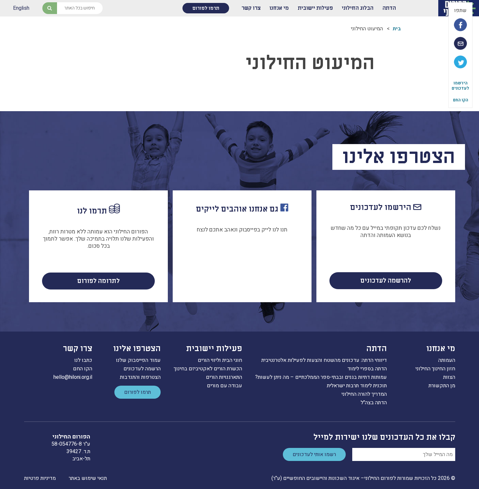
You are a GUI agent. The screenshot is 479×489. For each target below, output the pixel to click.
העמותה (446, 360)
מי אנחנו (279, 8)
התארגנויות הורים (224, 377)
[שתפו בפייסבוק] (460, 24)
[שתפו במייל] (460, 43)
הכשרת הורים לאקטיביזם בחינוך (208, 369)
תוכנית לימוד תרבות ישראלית (357, 386)
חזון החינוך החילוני (435, 369)
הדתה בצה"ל (374, 403)
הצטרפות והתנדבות (140, 377)
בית (397, 29)
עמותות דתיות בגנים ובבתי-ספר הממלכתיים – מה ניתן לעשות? (321, 377)
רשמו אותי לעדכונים (314, 454)
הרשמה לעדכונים (142, 369)
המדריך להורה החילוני (364, 394)
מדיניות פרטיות (40, 478)
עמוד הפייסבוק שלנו (138, 360)
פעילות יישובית (315, 8)
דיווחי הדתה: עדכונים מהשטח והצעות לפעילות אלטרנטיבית (324, 360)
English (21, 8)
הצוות (449, 377)
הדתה (389, 8)
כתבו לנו (83, 360)
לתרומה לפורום (98, 281)
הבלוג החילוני (357, 8)
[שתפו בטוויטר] (460, 61)
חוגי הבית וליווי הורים (220, 360)
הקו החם (460, 100)
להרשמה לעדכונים (385, 280)
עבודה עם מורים (224, 386)
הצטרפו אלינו (137, 349)
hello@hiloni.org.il (72, 377)
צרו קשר (251, 8)
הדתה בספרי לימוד (367, 369)
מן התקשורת (441, 386)
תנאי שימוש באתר (88, 478)
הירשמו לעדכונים (460, 85)
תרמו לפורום (205, 8)
